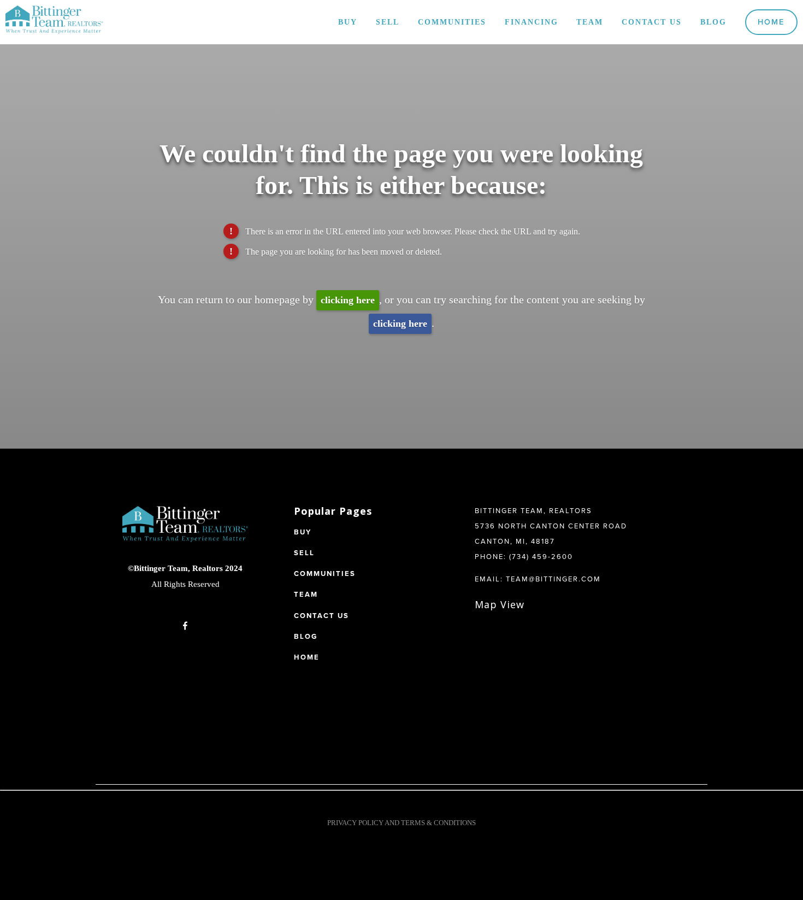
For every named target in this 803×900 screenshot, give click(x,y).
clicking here (348, 300)
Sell (387, 21)
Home (771, 21)
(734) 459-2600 (541, 556)
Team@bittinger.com (553, 579)
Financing (531, 21)
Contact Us (652, 21)
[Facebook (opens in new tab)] (185, 625)
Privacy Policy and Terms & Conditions (401, 823)
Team (589, 21)
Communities (452, 21)
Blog (713, 21)
